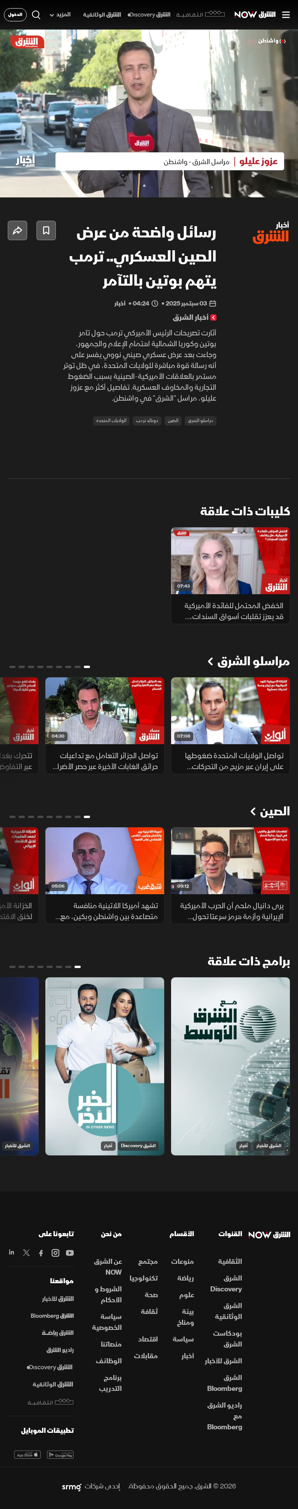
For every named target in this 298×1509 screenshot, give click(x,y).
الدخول (15, 14)
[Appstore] (27, 1454)
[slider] (149, 191)
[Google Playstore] (60, 1454)
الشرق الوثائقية (228, 1311)
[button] (49, 181)
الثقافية (230, 1261)
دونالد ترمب (147, 420)
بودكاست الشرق (227, 1339)
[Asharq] (58, 1299)
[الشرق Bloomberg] (52, 1316)
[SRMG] (71, 1486)
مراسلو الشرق (200, 420)
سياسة (183, 1339)
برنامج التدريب (110, 1383)
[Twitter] (26, 1253)
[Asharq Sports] (58, 1333)
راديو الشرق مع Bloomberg (224, 1416)
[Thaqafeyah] (51, 1402)
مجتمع (148, 1261)
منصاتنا (111, 1344)
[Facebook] (40, 1253)
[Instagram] (55, 1253)
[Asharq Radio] (60, 1350)
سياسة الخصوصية (107, 1322)
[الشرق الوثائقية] (102, 15)
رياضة (185, 1278)
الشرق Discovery (138, 1146)
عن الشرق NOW (108, 1267)
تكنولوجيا (144, 1278)
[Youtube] (70, 1253)
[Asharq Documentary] (53, 1385)
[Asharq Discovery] (49, 1367)
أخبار (243, 1146)
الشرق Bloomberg (224, 1383)
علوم (186, 1295)
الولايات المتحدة (111, 420)
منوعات (182, 1261)
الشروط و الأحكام (108, 1295)
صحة (151, 1295)
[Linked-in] (12, 1253)
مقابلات (146, 1356)
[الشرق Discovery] (148, 15)
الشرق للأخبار (268, 1146)
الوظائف (109, 1361)
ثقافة (149, 1311)
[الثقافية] (201, 14)
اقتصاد (148, 1339)
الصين (173, 420)
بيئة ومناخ (185, 1317)
